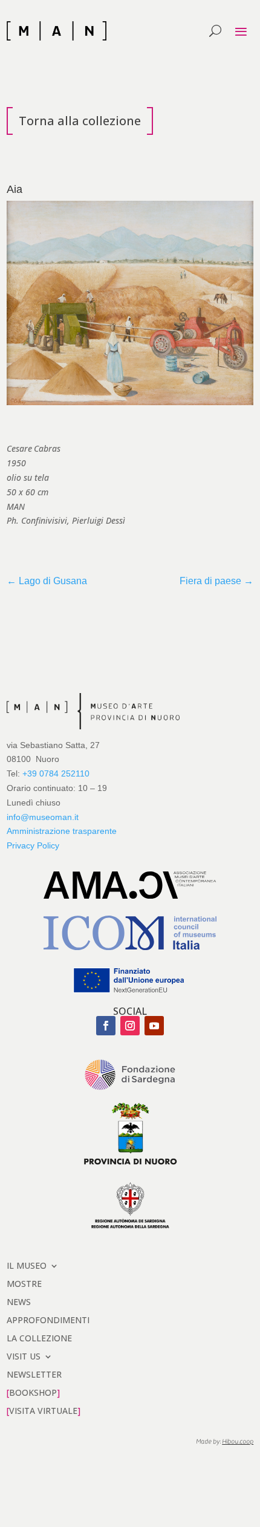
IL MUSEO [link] (27, 1265)
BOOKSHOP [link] (33, 1392)
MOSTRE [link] (24, 1283)
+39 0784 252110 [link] (55, 773)
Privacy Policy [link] (33, 845)
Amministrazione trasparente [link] (62, 831)
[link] (56, 31)
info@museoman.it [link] (43, 817)
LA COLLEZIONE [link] (39, 1337)
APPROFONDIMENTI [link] (48, 1319)
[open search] (215, 31)
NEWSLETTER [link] (34, 1374)
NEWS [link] (19, 1301)
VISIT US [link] (24, 1355)
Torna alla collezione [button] (80, 120)
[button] (241, 31)
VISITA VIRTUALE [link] (43, 1410)
